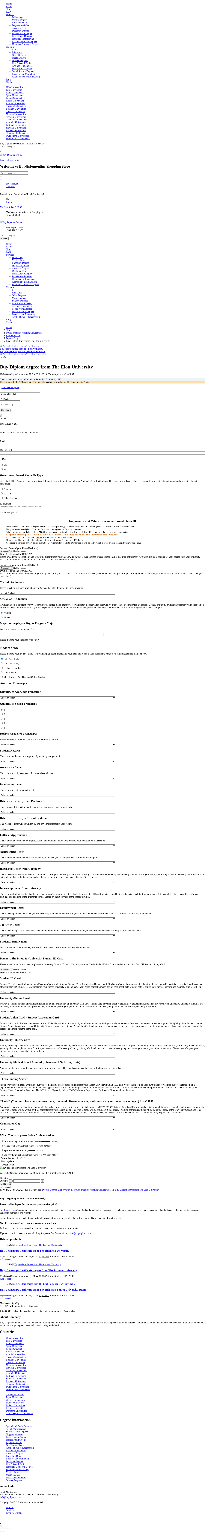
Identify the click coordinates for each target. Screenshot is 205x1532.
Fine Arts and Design (22, 63)
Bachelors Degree (20, 22)
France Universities (15, 1402)
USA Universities (14, 87)
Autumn (7, 613)
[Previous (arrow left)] (1, 1531)
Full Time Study (11, 659)
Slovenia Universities (16, 117)
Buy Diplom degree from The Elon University (137, 1189)
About (9, 6)
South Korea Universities (18, 138)
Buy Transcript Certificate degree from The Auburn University (38, 1270)
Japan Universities (14, 1397)
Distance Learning (12, 668)
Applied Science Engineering (26, 76)
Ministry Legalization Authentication (31, 1155)
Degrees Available (20, 25)
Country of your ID (9, 512)
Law (14, 49)
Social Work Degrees (22, 68)
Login (9, 202)
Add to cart (6, 1184)
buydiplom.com (7, 1210)
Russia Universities (15, 100)
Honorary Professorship (23, 39)
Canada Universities (15, 111)
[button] (11, 207)
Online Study (10, 672)
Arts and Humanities (22, 66)
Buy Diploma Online (10, 160)
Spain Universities (14, 95)
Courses (10, 47)
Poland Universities (15, 98)
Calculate (5, 410)
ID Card (7, 493)
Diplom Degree (13, 338)
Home (9, 3)
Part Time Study (11, 663)
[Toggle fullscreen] (4, 1528)
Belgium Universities (16, 109)
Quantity (4, 1181)
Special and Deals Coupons (19, 1426)
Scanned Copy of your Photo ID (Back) (19, 565)
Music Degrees (19, 57)
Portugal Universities (16, 125)
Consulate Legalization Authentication (31, 1141)
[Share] (7, 1528)
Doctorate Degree (20, 30)
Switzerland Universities (17, 136)
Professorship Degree (22, 33)
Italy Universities (14, 90)
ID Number (5, 503)
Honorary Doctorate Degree (25, 44)
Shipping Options (14, 1434)
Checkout (10, 186)
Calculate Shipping (11, 387)
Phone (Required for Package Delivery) (19, 432)
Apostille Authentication (23, 1150)
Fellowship (17, 17)
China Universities (15, 1394)
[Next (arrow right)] (4, 1531)
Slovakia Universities (16, 127)
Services (10, 14)
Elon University (13, 335)
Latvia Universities (15, 92)
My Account (12, 183)
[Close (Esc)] (10, 1528)
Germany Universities (16, 119)
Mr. (5, 465)
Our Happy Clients (15, 1445)
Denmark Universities (16, 1410)
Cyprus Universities (15, 1400)
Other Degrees (19, 55)
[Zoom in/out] (1, 1528)
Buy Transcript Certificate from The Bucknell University (34, 1250)
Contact (9, 82)
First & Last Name (9, 424)
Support (10, 1507)
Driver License (11, 498)
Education (17, 52)
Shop (8, 9)
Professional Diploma (22, 36)
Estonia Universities (15, 1408)
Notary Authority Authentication (27, 1146)
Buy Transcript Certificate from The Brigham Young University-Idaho (43, 1289)
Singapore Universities (16, 133)
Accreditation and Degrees (24, 41)
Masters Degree (19, 20)
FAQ (8, 12)
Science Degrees (20, 60)
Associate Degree (20, 28)
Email (3, 441)
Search (4, 239)
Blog (8, 79)
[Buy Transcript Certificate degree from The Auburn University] (36, 1264)
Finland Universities (15, 1405)
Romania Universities (16, 130)
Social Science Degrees (23, 71)
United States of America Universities (24, 333)
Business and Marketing (23, 74)
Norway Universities (16, 114)
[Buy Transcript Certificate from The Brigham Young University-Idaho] (43, 1284)
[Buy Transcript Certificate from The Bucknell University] (37, 1245)
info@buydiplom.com (80, 1233)
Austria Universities (15, 103)
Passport (8, 489)
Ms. (5, 469)
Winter (7, 617)
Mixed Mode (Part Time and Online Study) (24, 677)
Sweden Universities (16, 106)
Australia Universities (16, 122)
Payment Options (14, 1442)
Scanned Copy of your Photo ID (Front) (19, 548)
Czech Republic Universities (19, 1413)
